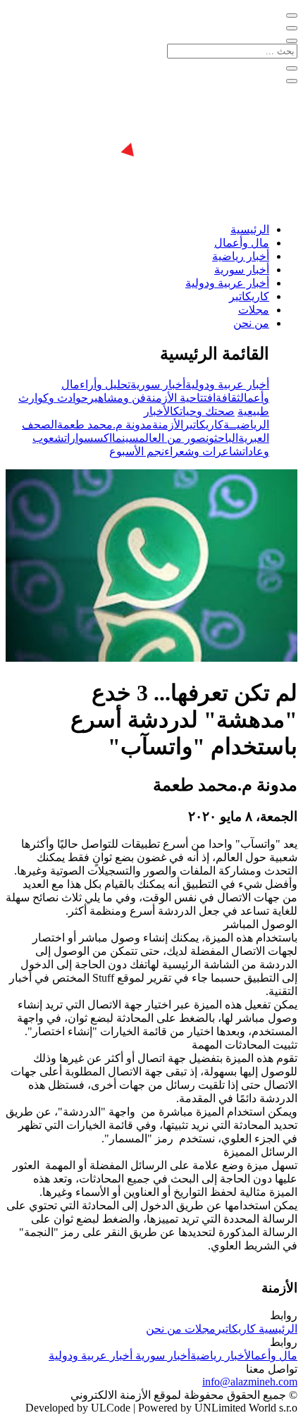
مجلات (253, 310)
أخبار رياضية (240, 256)
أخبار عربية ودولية (227, 283)
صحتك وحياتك (204, 411)
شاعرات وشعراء (203, 451)
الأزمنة (167, 425)
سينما (125, 438)
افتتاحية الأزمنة (181, 398)
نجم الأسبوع (136, 451)
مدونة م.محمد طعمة (104, 425)
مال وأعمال (241, 243)
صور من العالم (172, 438)
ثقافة (228, 398)
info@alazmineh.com (249, 1382)
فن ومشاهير (117, 398)
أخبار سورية (241, 270)
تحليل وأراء (105, 384)
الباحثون (222, 438)
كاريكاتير (249, 296)
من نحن (251, 323)
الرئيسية (249, 229)
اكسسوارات (88, 438)
